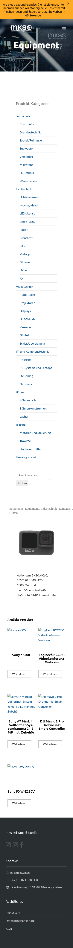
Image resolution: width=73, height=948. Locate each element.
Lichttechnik (24, 189)
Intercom (25, 359)
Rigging (20, 424)
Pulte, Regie (27, 294)
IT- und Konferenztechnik (32, 351)
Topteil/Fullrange (31, 140)
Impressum (13, 912)
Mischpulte (27, 124)
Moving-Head (29, 205)
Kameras (25, 327)
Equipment (16, 508)
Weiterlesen (19, 673)
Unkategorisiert (26, 457)
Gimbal (24, 335)
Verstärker (26, 156)
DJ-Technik (27, 172)
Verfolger (26, 254)
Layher (24, 416)
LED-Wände (27, 319)
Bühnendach (28, 400)
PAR (22, 246)
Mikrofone (26, 164)
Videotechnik (24, 286)
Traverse (25, 440)
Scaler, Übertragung (32, 343)
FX (21, 278)
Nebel (23, 270)
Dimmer (25, 262)
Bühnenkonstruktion (33, 408)
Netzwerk (26, 384)
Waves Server (28, 181)
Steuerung (26, 376)
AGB (9, 928)
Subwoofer (27, 148)
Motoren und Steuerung (35, 432)
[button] (63, 28)
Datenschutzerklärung (20, 920)
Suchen (22, 483)
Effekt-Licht (27, 221)
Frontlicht (26, 238)
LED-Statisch (28, 213)
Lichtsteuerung (29, 197)
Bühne (20, 392)
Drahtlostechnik (30, 132)
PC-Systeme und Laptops (36, 367)
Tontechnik (23, 116)
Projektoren (27, 303)
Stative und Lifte (30, 449)
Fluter (24, 229)
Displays (25, 311)
